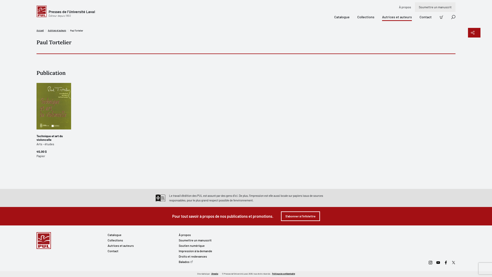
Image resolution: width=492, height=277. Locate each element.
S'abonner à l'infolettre (300, 216)
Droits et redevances (193, 256)
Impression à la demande (195, 251)
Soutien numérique (192, 245)
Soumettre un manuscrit (435, 7)
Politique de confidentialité (283, 274)
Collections (365, 17)
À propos (405, 7)
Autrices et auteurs (397, 17)
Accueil (40, 30)
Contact (426, 17)
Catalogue (342, 17)
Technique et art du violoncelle (50, 137)
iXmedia (214, 274)
